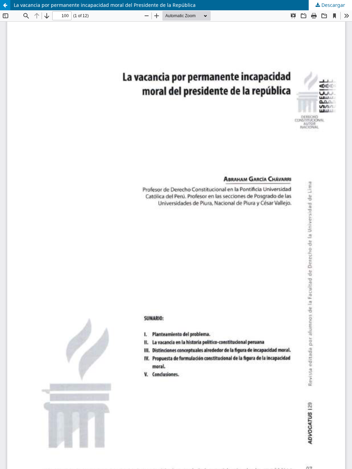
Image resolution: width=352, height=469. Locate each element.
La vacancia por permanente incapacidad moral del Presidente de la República (105, 5)
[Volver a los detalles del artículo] (5, 5)
